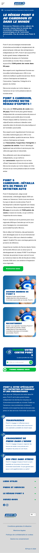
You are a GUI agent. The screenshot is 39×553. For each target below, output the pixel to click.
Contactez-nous (13, 268)
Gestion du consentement (19, 539)
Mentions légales (19, 530)
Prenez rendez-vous (19, 369)
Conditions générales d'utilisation (19, 526)
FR (32, 514)
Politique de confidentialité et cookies (19, 534)
